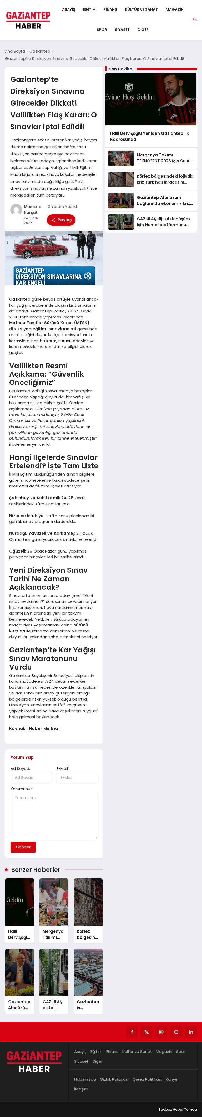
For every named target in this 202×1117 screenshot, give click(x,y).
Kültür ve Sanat (141, 9)
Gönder (23, 847)
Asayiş (68, 9)
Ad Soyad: (20, 768)
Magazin (175, 9)
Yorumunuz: (22, 788)
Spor (102, 29)
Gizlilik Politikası (114, 1079)
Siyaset (122, 29)
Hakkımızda (85, 1079)
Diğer (143, 29)
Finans (110, 9)
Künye (172, 1079)
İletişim (81, 1089)
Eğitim (89, 9)
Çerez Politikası (147, 1079)
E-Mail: (63, 768)
